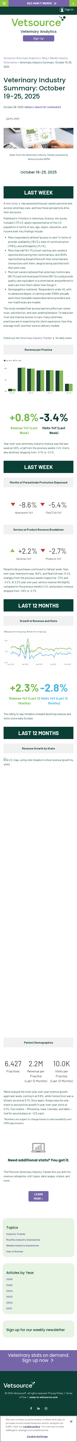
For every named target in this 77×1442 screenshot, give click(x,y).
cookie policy (31, 1426)
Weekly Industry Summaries (43, 107)
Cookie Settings (37, 1436)
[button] (38, 3)
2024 (9, 1290)
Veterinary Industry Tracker (36, 338)
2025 (9, 1285)
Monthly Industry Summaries (23, 1239)
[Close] (71, 1421)
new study (12, 203)
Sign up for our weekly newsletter (35, 1329)
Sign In (69, 9)
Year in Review (14, 1251)
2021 (9, 1308)
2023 (9, 1296)
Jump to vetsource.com (43, 1397)
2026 (9, 1279)
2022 (9, 1302)
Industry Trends (15, 1233)
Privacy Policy (55, 1393)
